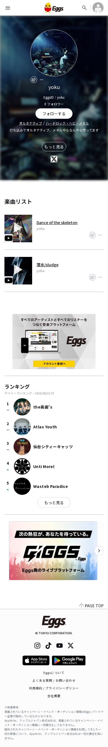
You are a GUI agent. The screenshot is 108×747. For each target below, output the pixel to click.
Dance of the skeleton (57, 222)
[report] (41, 79)
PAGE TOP (94, 605)
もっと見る (54, 146)
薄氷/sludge (47, 264)
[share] (33, 79)
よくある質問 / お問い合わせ (54, 680)
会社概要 (54, 696)
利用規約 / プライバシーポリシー (54, 688)
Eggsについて (54, 672)
